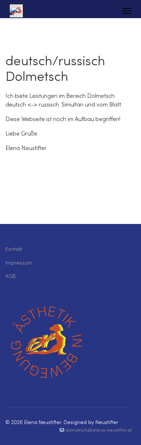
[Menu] (126, 11)
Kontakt (13, 249)
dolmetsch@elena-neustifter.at (98, 430)
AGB (10, 276)
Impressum (18, 263)
